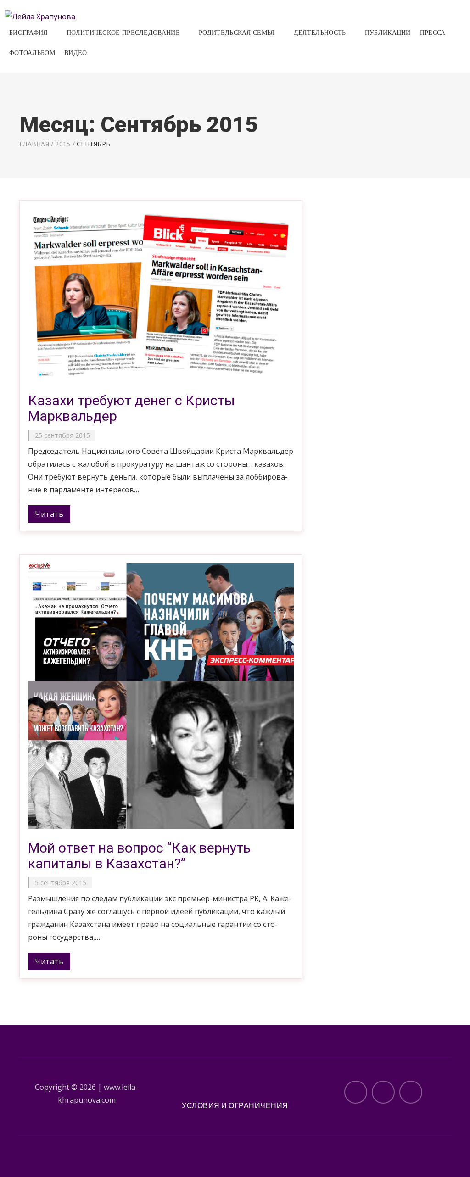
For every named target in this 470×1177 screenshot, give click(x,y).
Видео (75, 53)
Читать (49, 514)
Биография (28, 32)
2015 (62, 143)
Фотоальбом (32, 53)
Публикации (388, 32)
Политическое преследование (123, 32)
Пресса (433, 32)
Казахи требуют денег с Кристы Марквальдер (131, 408)
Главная (34, 143)
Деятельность (320, 32)
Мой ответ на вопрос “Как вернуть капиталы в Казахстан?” (139, 855)
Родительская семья (236, 32)
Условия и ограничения (235, 1105)
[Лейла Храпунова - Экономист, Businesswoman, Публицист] (40, 16)
